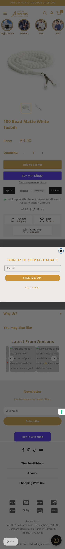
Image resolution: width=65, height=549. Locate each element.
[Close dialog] (61, 250)
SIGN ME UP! (32, 277)
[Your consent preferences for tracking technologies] (61, 412)
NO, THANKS (32, 287)
